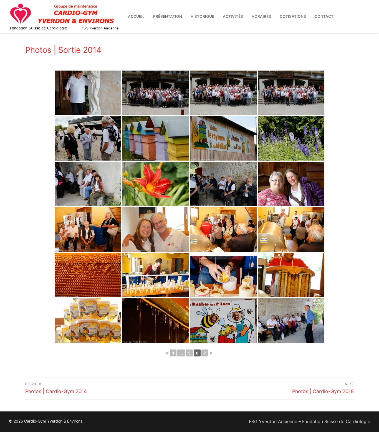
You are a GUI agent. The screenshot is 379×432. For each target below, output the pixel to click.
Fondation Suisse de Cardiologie (336, 421)
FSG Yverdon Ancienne (273, 421)
